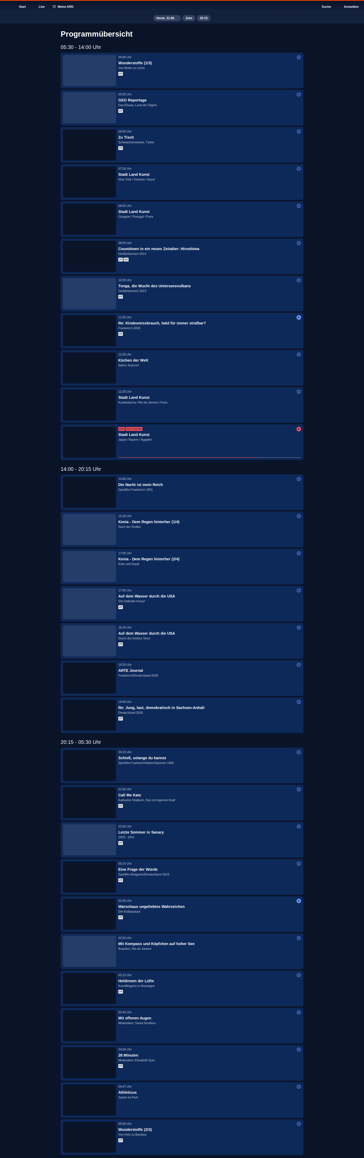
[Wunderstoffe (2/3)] (89, 1137)
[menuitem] (6, 7)
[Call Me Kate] (89, 802)
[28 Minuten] (89, 1063)
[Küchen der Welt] (89, 368)
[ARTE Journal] (89, 678)
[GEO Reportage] (89, 108)
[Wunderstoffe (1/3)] (89, 70)
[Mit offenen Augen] (89, 1025)
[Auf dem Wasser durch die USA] (89, 604)
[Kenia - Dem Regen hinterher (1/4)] (89, 529)
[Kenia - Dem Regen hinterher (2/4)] (89, 566)
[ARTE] (182, 6)
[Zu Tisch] (89, 145)
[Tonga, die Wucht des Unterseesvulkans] (89, 293)
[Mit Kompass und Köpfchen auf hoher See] (89, 951)
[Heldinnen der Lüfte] (89, 988)
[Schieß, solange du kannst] (89, 765)
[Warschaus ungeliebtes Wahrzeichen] (89, 914)
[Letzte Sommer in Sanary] (89, 840)
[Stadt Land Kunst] (89, 182)
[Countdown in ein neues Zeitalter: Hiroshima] (89, 256)
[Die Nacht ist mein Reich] (89, 492)
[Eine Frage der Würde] (89, 877)
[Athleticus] (89, 1100)
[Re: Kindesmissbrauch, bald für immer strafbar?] (89, 331)
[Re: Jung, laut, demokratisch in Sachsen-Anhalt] (89, 715)
